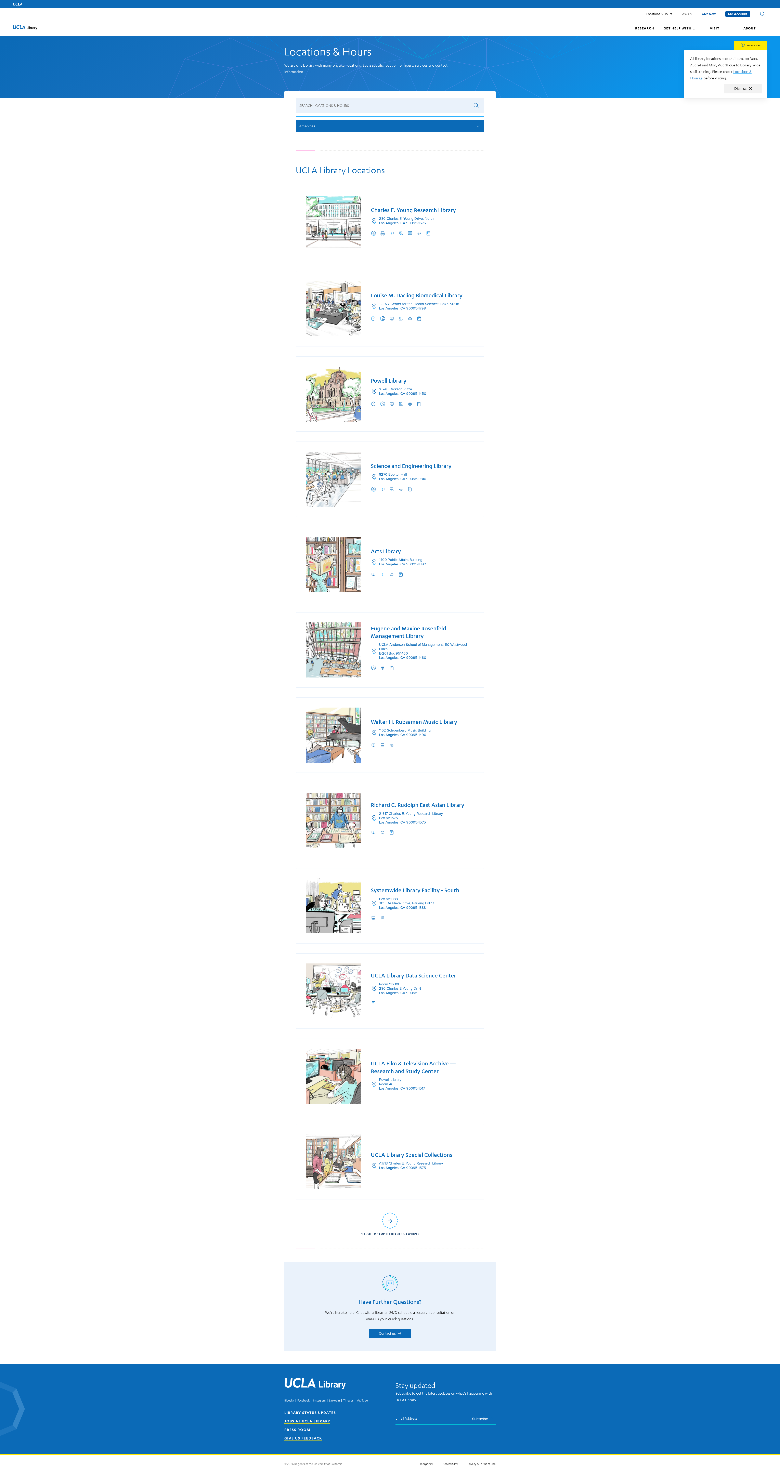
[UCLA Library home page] (25, 28)
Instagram (319, 1400)
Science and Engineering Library (411, 466)
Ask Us (687, 14)
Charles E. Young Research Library (413, 210)
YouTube (362, 1400)
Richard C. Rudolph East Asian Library (417, 805)
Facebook (303, 1400)
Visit (714, 28)
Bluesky (289, 1400)
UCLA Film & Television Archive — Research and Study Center (413, 1067)
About (749, 28)
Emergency (425, 1463)
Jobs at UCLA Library (307, 1421)
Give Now (709, 14)
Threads (348, 1400)
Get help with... (680, 28)
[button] (762, 14)
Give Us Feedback (303, 1438)
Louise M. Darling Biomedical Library (417, 295)
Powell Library (388, 380)
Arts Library (386, 551)
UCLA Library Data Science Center (413, 975)
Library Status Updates (310, 1412)
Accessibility (450, 1463)
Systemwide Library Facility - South (415, 890)
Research (644, 28)
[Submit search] (476, 105)
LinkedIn (334, 1400)
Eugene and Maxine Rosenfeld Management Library (408, 632)
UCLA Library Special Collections (411, 1155)
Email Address (406, 1418)
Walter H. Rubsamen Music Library (414, 722)
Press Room (297, 1429)
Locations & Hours (659, 14)
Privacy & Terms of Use (482, 1463)
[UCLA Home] (17, 4)
